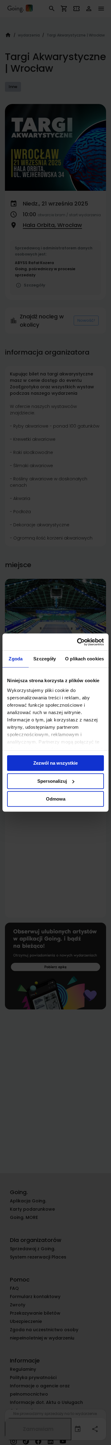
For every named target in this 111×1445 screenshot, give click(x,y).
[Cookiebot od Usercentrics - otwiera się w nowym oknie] (78, 642)
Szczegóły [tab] (44, 658)
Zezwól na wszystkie (55, 763)
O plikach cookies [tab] (84, 658)
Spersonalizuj (52, 781)
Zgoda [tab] (16, 658)
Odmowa (55, 798)
